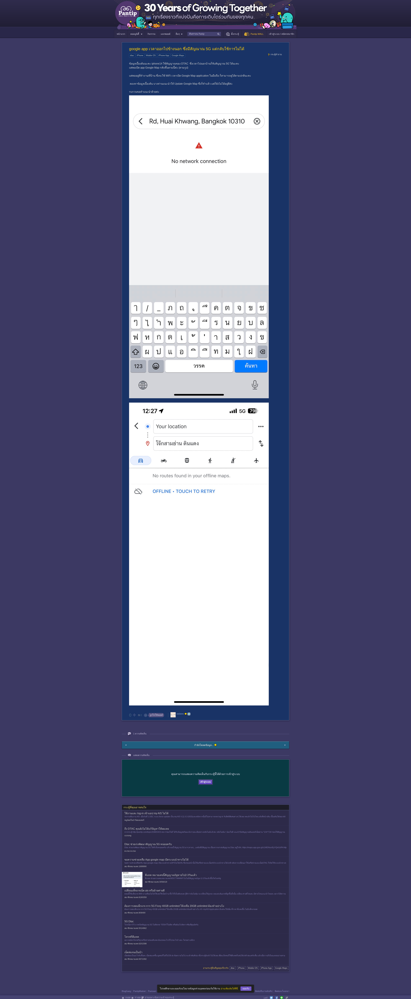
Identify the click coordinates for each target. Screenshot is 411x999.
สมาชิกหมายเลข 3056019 (156, 882)
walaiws (180, 714)
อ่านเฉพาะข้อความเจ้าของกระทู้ (159, 997)
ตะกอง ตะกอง (130, 851)
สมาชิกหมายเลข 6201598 (135, 944)
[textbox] (204, 34)
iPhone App (163, 55)
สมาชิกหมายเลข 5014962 (135, 928)
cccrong (127, 835)
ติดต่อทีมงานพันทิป (263, 991)
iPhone (140, 55)
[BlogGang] (189, 714)
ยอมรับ (246, 988)
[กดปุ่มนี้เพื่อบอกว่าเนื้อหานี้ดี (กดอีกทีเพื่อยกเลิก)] (134, 715)
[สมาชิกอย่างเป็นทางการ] (185, 714)
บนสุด (128, 997)
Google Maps (178, 55)
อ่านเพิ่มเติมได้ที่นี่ (229, 988)
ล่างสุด (138, 997)
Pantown (152, 991)
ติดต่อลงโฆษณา (282, 991)
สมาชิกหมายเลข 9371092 (135, 959)
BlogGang (126, 991)
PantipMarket (139, 991)
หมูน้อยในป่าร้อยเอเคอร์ (134, 820)
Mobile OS (151, 55)
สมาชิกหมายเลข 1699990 (135, 866)
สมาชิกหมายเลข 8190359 (135, 897)
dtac (132, 55)
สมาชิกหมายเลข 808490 (134, 913)
